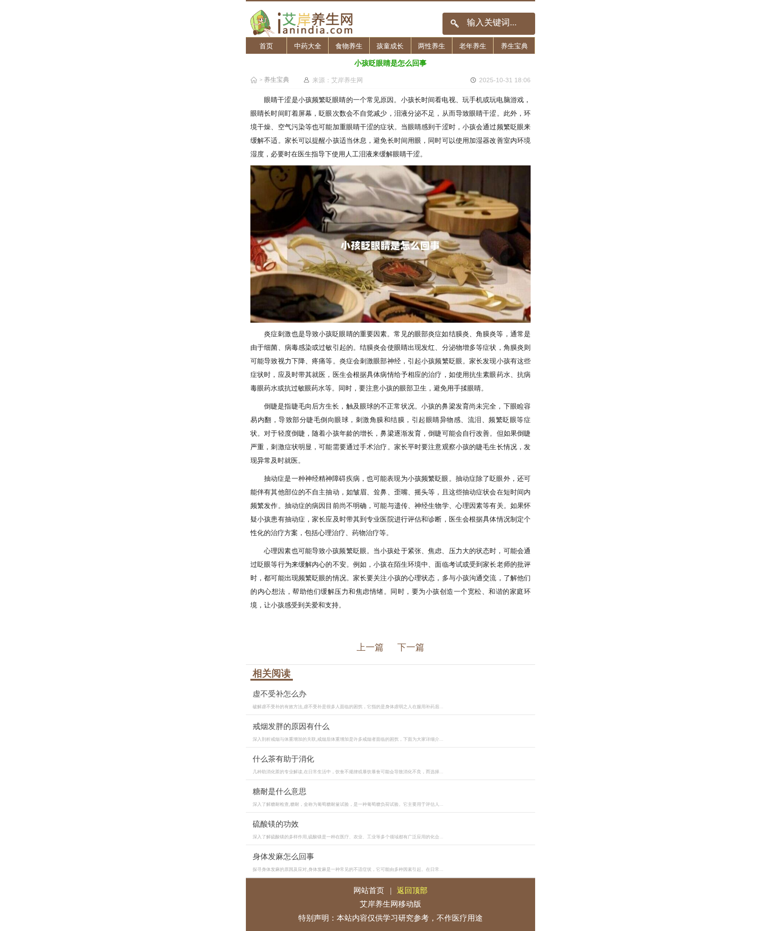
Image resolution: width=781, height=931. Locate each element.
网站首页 (368, 890)
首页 (266, 46)
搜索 (454, 24)
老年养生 (472, 46)
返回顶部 (412, 890)
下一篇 (410, 647)
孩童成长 (390, 46)
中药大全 (307, 46)
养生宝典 (514, 46)
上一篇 (370, 647)
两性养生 (431, 46)
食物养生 (348, 46)
